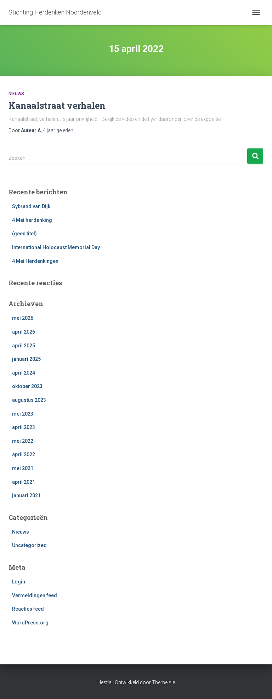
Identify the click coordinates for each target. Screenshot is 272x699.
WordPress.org (30, 622)
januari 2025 (26, 359)
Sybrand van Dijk (31, 206)
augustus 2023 (29, 400)
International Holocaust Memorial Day (56, 247)
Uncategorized (29, 545)
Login (18, 582)
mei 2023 (22, 414)
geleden (58, 130)
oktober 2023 (27, 386)
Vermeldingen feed (34, 595)
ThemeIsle (163, 682)
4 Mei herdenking (32, 220)
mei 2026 (22, 318)
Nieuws (16, 93)
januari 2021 (26, 495)
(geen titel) (24, 233)
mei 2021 (22, 468)
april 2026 (23, 332)
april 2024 (23, 373)
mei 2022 (22, 441)
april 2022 (23, 454)
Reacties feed (28, 609)
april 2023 (23, 427)
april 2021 (23, 482)
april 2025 (23, 345)
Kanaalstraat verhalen (57, 105)
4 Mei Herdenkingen (35, 261)
